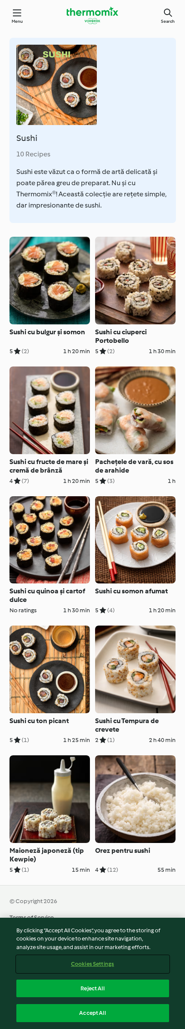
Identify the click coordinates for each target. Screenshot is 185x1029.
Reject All (92, 988)
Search (168, 21)
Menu (17, 21)
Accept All (92, 1013)
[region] (92, 973)
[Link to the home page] (92, 15)
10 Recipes (33, 154)
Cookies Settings (92, 964)
